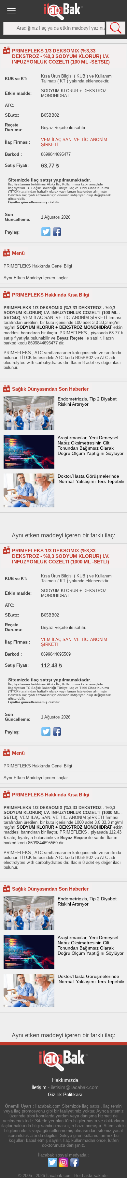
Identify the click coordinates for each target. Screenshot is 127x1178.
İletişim (39, 1087)
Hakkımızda (65, 1080)
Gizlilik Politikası (65, 1094)
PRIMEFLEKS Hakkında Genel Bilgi (38, 266)
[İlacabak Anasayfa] (63, 11)
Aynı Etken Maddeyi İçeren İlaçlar (36, 277)
